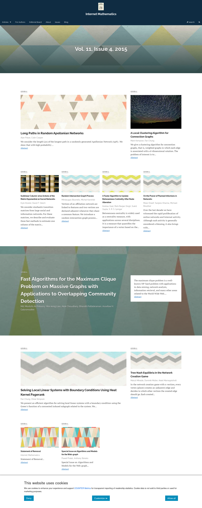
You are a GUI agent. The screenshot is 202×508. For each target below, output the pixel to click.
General (24, 91)
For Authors (20, 22)
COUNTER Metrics (82, 488)
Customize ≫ (102, 498)
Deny (30, 498)
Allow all (172, 498)
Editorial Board (35, 22)
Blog (66, 22)
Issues (57, 22)
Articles (5, 22)
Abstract (24, 148)
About (48, 22)
